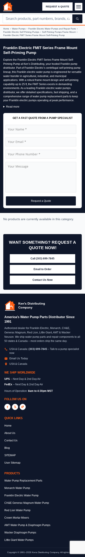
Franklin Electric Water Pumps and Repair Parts (52, 28)
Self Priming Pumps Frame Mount (59, 32)
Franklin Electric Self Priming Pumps (21, 32)
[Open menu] (78, 6)
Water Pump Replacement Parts (23, 480)
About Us (9, 433)
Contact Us (10, 440)
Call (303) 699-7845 (42, 258)
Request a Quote (57, 6)
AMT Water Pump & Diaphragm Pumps (27, 525)
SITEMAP (10, 455)
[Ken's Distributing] (8, 6)
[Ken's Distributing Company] (10, 306)
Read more (12, 106)
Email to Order (42, 269)
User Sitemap (12, 462)
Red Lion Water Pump (17, 510)
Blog (7, 447)
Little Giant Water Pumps (19, 540)
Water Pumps (19, 28)
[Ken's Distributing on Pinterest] (23, 407)
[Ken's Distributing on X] (15, 407)
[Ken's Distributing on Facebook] (7, 407)
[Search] (77, 18)
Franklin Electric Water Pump (21, 495)
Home (6, 28)
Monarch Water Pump (17, 488)
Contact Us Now (42, 279)
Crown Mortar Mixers (16, 517)
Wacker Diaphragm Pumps (20, 532)
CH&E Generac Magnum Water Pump (26, 502)
